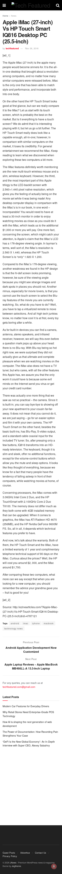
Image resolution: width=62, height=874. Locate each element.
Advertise (25, 852)
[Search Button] (57, 5)
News (13, 15)
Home (5, 15)
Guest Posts (9, 852)
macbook (49, 623)
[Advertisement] (31, 784)
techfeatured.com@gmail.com (19, 687)
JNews (13, 862)
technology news (13, 628)
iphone (36, 623)
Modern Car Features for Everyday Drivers (26, 706)
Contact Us (40, 852)
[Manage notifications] (54, 866)
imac (25, 623)
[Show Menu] (4, 5)
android (15, 623)
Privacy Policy (10, 856)
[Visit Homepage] (31, 5)
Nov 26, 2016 (31, 48)
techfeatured (12, 48)
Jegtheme (16, 865)
